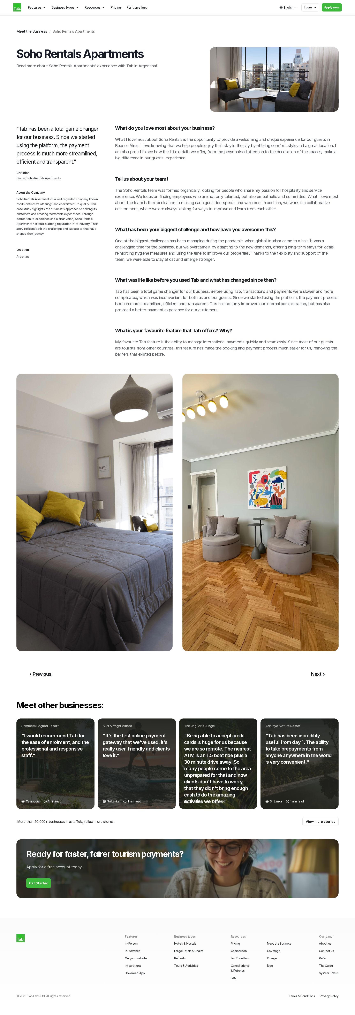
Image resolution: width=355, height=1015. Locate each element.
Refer (322, 958)
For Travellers (240, 958)
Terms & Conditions (302, 996)
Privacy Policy (329, 996)
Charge (272, 958)
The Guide (326, 965)
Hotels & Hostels (185, 943)
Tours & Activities (186, 965)
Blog (270, 965)
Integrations (133, 965)
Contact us (326, 951)
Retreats (180, 958)
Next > (318, 674)
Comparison (239, 951)
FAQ (234, 978)
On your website (136, 958)
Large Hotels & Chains (188, 951)
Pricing (235, 943)
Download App (135, 973)
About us (325, 943)
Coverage (273, 951)
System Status (329, 973)
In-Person (131, 943)
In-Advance (132, 951)
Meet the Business (31, 31)
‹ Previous (40, 674)
